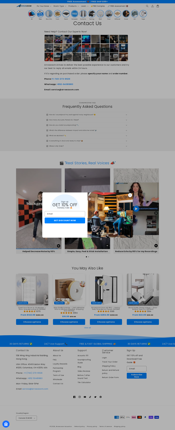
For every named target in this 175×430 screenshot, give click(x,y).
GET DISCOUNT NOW (65, 220)
